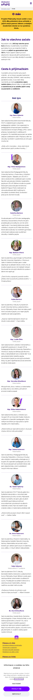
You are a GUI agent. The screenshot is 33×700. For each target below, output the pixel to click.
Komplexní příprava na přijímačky (12, 645)
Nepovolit (16, 694)
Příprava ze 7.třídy (9, 657)
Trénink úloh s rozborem (10, 647)
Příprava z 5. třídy (9, 643)
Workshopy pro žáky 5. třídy (11, 652)
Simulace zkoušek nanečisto (11, 649)
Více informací (18, 679)
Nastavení (16, 684)
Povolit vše (16, 689)
